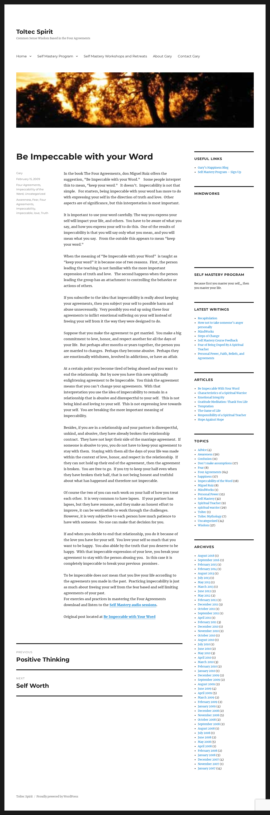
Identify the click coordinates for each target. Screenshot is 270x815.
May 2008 (204, 742)
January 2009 (207, 706)
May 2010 (204, 653)
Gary (19, 173)
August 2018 (206, 556)
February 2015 (207, 564)
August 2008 (206, 728)
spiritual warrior (209, 507)
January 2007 (207, 768)
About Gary (162, 56)
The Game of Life (209, 411)
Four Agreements (28, 185)
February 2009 (207, 702)
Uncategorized (35, 193)
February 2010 (207, 666)
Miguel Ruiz (206, 485)
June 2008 (204, 737)
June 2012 (204, 591)
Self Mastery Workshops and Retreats (115, 56)
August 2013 (206, 573)
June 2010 (204, 649)
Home (21, 56)
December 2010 (208, 626)
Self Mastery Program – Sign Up (219, 172)
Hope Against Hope (211, 419)
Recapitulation (207, 318)
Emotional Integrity (211, 397)
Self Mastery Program (55, 56)
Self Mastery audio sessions (132, 605)
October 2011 (206, 609)
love (37, 213)
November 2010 (208, 631)
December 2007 (208, 759)
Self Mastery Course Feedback (218, 340)
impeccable (24, 213)
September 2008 (209, 724)
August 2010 (206, 640)
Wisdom (203, 525)
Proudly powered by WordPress (57, 796)
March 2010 (206, 662)
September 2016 (209, 560)
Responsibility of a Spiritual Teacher (222, 415)
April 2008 (205, 746)
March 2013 (205, 587)
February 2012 (207, 600)
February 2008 (207, 751)
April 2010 (204, 657)
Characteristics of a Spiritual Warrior (222, 393)
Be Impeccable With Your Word (218, 388)
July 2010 (204, 644)
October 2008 (207, 720)
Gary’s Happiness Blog (213, 167)
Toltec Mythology (209, 516)
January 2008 (207, 755)
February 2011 (207, 622)
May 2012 (204, 595)
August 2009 (206, 684)
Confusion (205, 459)
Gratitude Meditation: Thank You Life (223, 402)
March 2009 (206, 697)
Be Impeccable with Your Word (129, 617)
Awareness (23, 199)
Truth (44, 213)
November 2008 (208, 715)
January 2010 (206, 671)
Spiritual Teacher (209, 503)
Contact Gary (189, 56)
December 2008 (208, 711)
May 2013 (204, 582)
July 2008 (204, 733)
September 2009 (209, 680)
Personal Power (208, 494)
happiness (205, 476)
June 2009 (205, 688)
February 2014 (207, 569)
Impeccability (25, 208)
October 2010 (206, 635)
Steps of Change (208, 336)
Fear (35, 199)
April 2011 (204, 618)
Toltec (202, 512)
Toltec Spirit (34, 31)
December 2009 (208, 675)
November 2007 (208, 764)
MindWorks (206, 331)
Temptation (206, 406)
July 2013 (204, 578)
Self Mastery (206, 499)
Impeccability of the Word (215, 481)
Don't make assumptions (215, 463)
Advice (202, 450)
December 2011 (208, 604)
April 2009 (205, 693)
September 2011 (208, 613)
